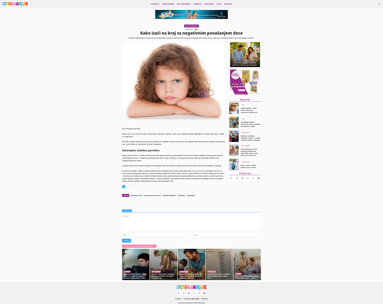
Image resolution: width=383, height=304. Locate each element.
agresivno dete (136, 195)
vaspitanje (191, 195)
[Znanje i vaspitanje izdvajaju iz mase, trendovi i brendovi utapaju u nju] (163, 264)
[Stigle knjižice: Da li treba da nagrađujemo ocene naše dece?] (219, 264)
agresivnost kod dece (152, 195)
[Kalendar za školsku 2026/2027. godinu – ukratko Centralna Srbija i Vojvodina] (234, 136)
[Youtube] (258, 178)
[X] (178, 203)
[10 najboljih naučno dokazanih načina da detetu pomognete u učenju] (234, 122)
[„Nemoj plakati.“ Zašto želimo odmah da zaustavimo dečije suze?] (234, 108)
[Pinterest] (182, 203)
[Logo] (3, 4)
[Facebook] (173, 203)
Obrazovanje (245, 132)
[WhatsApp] (187, 203)
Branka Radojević (169, 195)
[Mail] (242, 178)
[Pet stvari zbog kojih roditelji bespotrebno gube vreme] (247, 264)
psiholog (181, 195)
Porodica (238, 274)
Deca (243, 105)
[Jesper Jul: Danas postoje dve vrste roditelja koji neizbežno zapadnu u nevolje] (191, 264)
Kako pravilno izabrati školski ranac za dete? (248, 166)
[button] (379, 4)
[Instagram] (237, 178)
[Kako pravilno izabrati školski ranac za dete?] (234, 164)
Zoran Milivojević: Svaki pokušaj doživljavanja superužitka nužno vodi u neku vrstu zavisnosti (249, 152)
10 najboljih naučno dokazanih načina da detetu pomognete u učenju (250, 124)
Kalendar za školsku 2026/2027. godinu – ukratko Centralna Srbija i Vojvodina (250, 138)
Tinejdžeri (127, 272)
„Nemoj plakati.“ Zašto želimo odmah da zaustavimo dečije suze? (249, 110)
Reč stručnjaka (191, 26)
